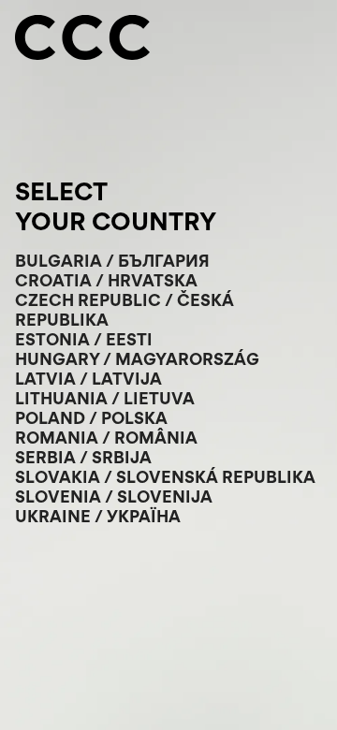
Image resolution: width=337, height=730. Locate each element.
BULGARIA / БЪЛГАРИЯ (112, 260)
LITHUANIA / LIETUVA (105, 398)
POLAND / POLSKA (91, 418)
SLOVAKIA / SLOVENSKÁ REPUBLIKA (165, 477)
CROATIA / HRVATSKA (106, 280)
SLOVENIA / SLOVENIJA (113, 496)
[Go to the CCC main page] (82, 39)
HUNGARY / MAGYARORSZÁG (137, 359)
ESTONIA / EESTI (84, 339)
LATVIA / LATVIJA (88, 378)
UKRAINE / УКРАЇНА (98, 516)
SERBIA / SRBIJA (83, 457)
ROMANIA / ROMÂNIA (106, 437)
